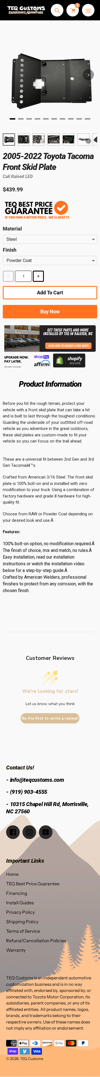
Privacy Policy (20, 912)
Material (12, 229)
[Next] (88, 74)
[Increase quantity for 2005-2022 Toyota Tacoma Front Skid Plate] (38, 276)
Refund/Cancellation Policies (36, 940)
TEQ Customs (31, 1058)
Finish (9, 250)
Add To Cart (50, 292)
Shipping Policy (22, 921)
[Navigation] (88, 10)
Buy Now (50, 311)
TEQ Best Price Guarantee (32, 883)
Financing (16, 893)
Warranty (16, 950)
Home (12, 874)
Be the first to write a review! (50, 718)
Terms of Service (23, 931)
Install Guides (20, 902)
